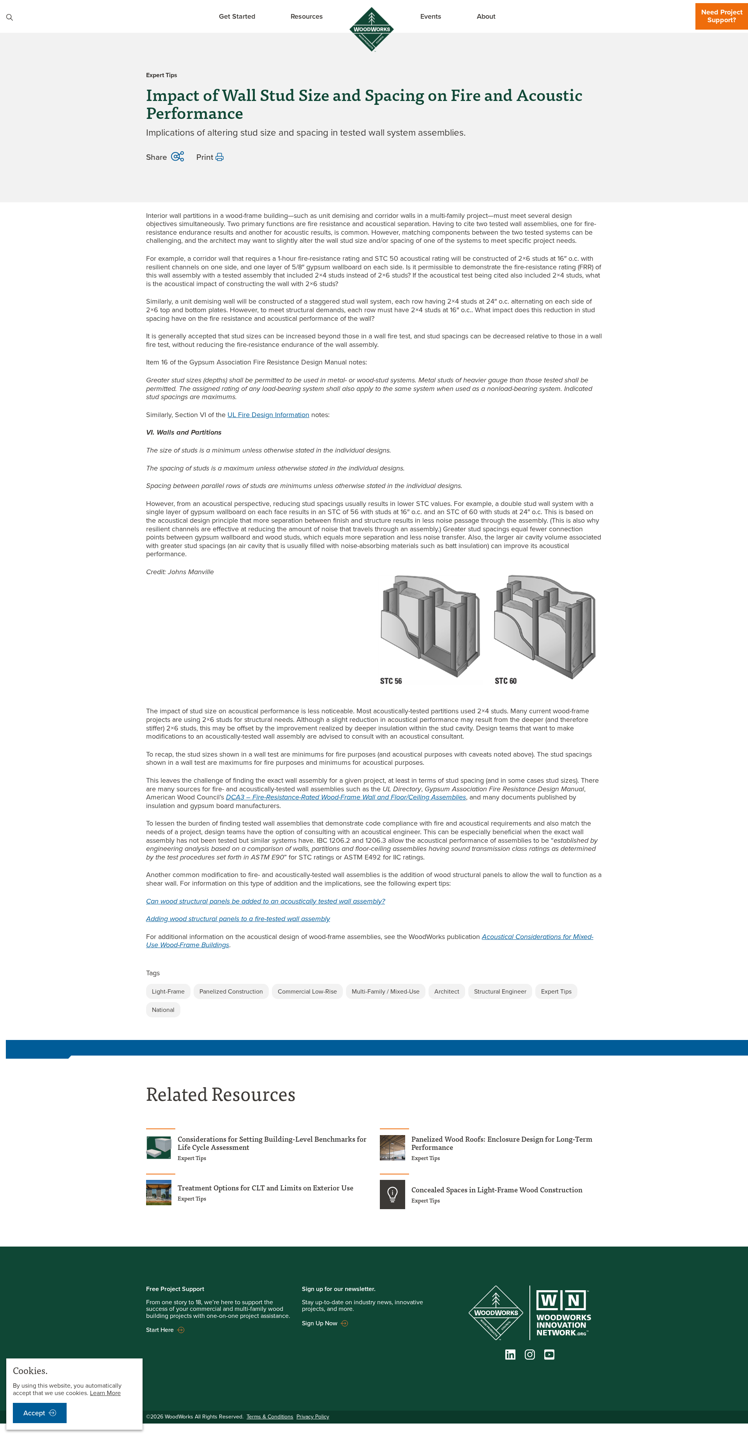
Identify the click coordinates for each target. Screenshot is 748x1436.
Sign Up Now (319, 1322)
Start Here (160, 1329)
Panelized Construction (231, 991)
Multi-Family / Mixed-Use (386, 991)
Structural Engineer (500, 991)
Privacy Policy (312, 1417)
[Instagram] (530, 1356)
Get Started (237, 16)
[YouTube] (549, 1356)
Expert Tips (556, 991)
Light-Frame (168, 991)
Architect (446, 991)
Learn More (105, 1392)
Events (430, 16)
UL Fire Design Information (268, 415)
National (163, 1009)
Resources (307, 16)
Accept (34, 1413)
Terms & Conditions (270, 1417)
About (486, 16)
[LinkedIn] (510, 1356)
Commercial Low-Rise (307, 991)
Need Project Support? (722, 16)
